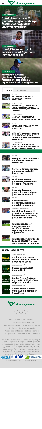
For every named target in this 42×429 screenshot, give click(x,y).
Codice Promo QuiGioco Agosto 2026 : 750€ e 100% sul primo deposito (25, 280)
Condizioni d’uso (23, 334)
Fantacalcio (17, 221)
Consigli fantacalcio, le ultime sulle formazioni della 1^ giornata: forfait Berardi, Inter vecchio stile (26, 136)
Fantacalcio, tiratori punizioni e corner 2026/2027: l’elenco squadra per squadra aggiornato (23, 228)
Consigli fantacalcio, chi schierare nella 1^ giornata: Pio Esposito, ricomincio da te (25, 146)
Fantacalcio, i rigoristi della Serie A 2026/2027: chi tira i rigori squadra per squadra (25, 241)
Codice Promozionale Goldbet (22, 322)
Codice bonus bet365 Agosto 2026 (22, 269)
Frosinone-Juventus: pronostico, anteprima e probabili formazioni (24, 181)
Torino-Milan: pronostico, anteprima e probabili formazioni (25, 171)
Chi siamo (13, 328)
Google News (9, 334)
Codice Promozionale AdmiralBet (21, 320)
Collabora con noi (32, 331)
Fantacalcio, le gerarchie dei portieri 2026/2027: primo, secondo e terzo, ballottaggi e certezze (25, 108)
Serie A (14, 155)
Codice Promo (18, 254)
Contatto (36, 334)
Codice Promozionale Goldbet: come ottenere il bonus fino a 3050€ (25, 259)
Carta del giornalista (27, 328)
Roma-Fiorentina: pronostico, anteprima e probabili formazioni (25, 127)
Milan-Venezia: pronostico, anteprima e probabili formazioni (24, 98)
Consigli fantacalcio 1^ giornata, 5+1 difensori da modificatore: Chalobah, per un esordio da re (24, 214)
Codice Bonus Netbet (32, 325)
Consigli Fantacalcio (21, 208)
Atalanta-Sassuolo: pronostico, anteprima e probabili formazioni (24, 192)
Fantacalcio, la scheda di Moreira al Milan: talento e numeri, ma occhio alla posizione (26, 118)
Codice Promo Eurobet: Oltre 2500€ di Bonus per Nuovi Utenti (24, 291)
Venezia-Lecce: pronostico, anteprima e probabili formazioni (24, 203)
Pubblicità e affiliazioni (14, 331)
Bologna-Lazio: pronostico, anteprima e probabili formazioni (25, 160)
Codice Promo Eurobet (12, 325)
